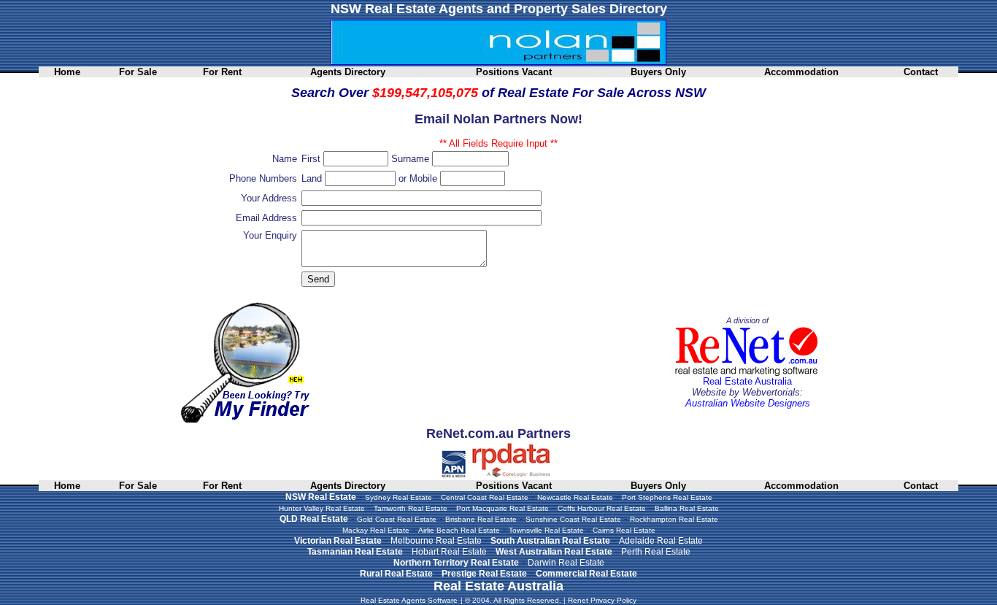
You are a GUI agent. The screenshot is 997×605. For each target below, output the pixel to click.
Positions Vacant (514, 71)
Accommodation (801, 71)
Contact (921, 71)
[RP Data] (512, 474)
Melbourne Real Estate (436, 541)
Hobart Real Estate (449, 552)
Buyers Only (658, 71)
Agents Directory (347, 71)
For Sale (138, 71)
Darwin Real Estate (566, 563)
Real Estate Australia (747, 381)
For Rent (222, 71)
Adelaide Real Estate (661, 541)
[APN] (454, 474)
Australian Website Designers (747, 403)
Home (67, 71)
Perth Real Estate (655, 552)
